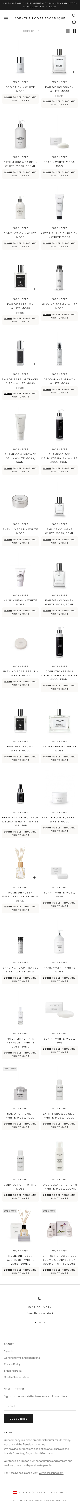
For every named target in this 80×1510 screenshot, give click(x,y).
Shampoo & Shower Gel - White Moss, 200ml (21, 458)
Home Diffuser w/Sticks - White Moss (20, 894)
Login (8, 97)
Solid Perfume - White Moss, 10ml (20, 1115)
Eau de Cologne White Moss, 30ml (59, 531)
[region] (40, 1305)
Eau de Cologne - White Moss (59, 89)
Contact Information (16, 1377)
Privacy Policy (12, 1364)
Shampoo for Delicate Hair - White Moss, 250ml (59, 458)
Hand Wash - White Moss (59, 969)
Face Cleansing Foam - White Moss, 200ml (59, 1186)
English (57, 1492)
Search (8, 1351)
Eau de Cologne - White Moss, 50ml (59, 602)
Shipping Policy (13, 1370)
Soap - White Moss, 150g (59, 164)
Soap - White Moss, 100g (59, 894)
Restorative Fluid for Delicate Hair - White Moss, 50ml (20, 821)
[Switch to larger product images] (68, 31)
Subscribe (18, 1418)
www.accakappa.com (51, 1473)
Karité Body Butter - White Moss (59, 819)
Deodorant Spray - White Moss (60, 381)
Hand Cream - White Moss (20, 602)
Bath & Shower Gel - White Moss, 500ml (20, 164)
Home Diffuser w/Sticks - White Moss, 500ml (20, 1259)
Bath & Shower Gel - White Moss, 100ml (60, 1115)
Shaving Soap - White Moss (20, 531)
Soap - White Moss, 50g (59, 1040)
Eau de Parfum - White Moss (20, 306)
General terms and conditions (22, 1357)
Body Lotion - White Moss (20, 235)
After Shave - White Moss (60, 748)
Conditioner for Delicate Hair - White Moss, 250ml (59, 675)
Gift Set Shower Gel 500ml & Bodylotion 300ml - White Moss (60, 1259)
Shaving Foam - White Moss (59, 306)
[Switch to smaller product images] (74, 31)
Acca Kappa (21, 82)
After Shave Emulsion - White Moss (59, 235)
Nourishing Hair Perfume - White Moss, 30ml (20, 1042)
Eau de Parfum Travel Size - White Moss (20, 381)
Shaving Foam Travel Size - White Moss (20, 969)
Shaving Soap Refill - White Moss (20, 673)
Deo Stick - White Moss (20, 89)
